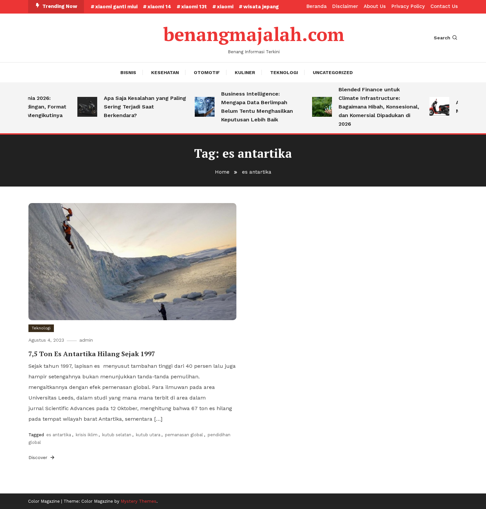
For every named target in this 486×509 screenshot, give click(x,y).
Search (442, 37)
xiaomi (225, 7)
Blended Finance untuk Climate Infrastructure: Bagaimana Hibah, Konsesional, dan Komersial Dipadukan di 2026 (373, 106)
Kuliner (245, 72)
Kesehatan (165, 72)
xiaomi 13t (194, 7)
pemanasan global (184, 434)
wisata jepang (261, 7)
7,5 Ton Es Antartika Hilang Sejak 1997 (91, 353)
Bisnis (128, 72)
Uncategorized (333, 72)
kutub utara (148, 434)
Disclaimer (345, 6)
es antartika (58, 434)
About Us (375, 6)
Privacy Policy (408, 6)
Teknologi (284, 72)
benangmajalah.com (253, 34)
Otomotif (207, 72)
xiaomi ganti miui (116, 7)
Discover (38, 457)
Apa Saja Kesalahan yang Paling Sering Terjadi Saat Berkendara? (139, 106)
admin (86, 340)
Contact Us (444, 6)
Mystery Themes (138, 501)
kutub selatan (116, 434)
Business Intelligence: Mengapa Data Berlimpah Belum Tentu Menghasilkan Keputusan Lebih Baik (251, 107)
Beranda (316, 6)
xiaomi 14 (159, 7)
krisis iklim (87, 434)
